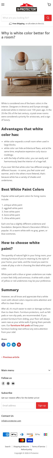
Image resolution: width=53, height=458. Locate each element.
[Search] (48, 18)
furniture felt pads (20, 325)
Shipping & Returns (21, 446)
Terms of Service (38, 446)
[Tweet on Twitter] (9, 345)
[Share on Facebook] (3, 345)
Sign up (42, 405)
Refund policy (26, 449)
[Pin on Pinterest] (19, 345)
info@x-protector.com (11, 420)
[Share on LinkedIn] (14, 345)
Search (7, 446)
